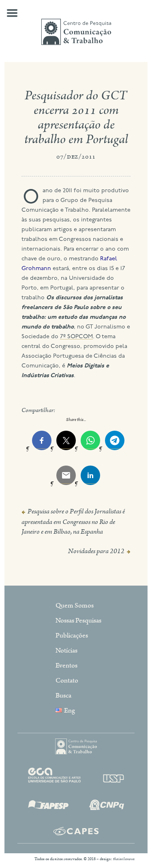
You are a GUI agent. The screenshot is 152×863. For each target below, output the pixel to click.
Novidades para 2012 (96, 551)
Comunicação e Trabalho (76, 31)
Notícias (66, 650)
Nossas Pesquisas (78, 620)
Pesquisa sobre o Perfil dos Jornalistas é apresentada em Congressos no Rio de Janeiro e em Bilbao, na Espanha (73, 522)
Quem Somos (75, 605)
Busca (63, 695)
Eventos (66, 665)
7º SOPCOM (76, 337)
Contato (67, 680)
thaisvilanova (124, 859)
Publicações (72, 635)
